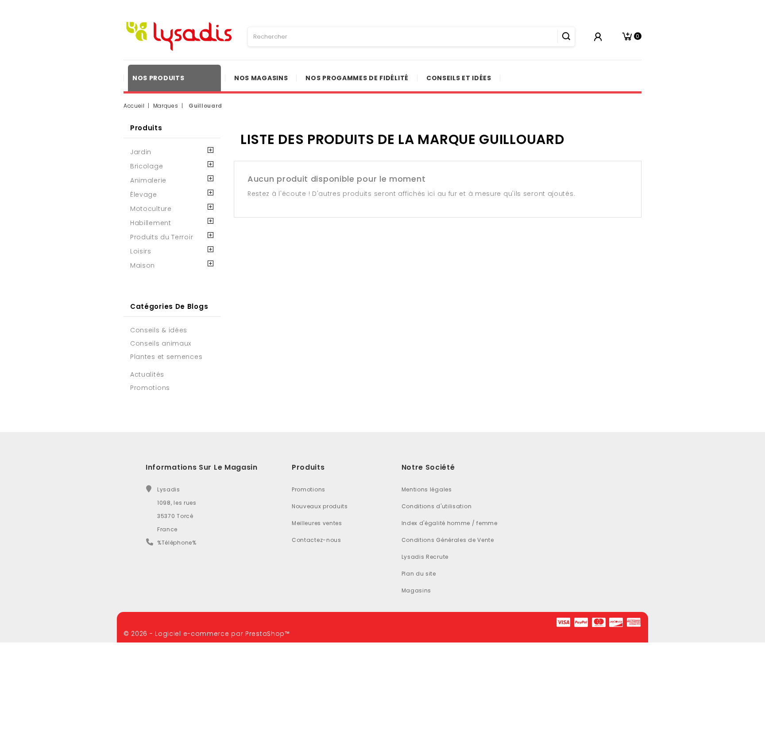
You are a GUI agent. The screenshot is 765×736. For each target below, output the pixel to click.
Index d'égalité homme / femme (450, 523)
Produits (146, 127)
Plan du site (419, 573)
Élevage (143, 194)
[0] (627, 36)
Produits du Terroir (161, 237)
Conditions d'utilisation (437, 506)
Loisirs (140, 251)
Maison (142, 265)
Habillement (150, 222)
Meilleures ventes (317, 523)
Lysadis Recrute (425, 557)
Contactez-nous (316, 540)
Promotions (308, 489)
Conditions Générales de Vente (448, 540)
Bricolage (146, 166)
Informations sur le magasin (202, 467)
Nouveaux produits (320, 506)
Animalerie (148, 180)
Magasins (417, 590)
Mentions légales (427, 489)
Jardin (140, 152)
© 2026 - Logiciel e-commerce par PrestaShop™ (207, 633)
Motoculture (151, 208)
